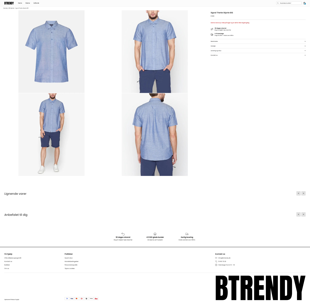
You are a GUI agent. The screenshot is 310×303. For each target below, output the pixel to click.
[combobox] (289, 3)
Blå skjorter (11, 8)
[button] (298, 193)
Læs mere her (227, 30)
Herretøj (5, 8)
